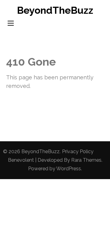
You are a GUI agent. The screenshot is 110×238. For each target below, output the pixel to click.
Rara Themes (86, 160)
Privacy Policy (78, 151)
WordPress (68, 168)
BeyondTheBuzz (55, 10)
